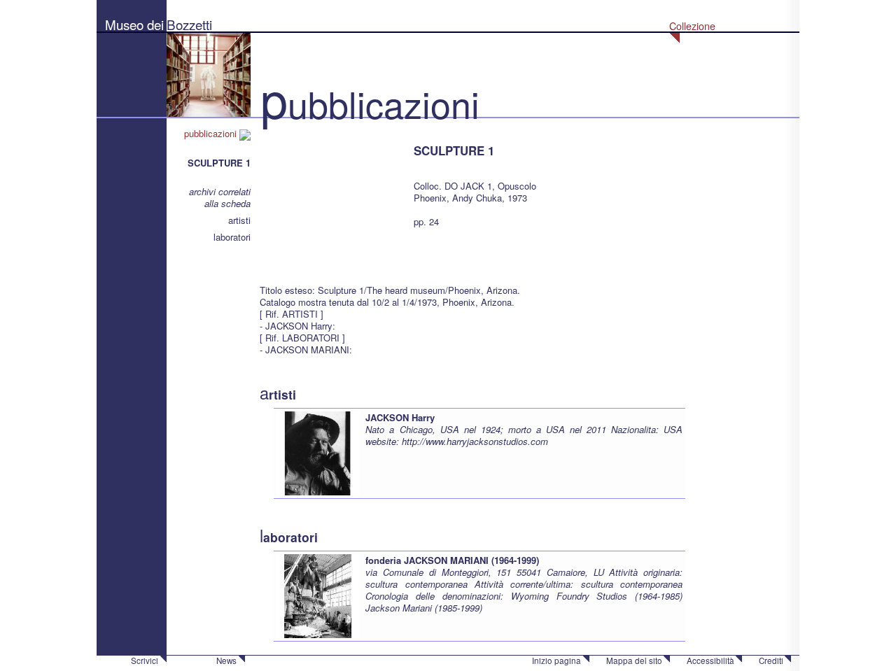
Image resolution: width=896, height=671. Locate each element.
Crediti (771, 660)
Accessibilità (710, 660)
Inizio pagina (556, 660)
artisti (239, 220)
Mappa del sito (634, 660)
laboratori (232, 236)
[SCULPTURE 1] (330, 195)
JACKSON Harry (400, 417)
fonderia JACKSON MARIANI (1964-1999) (452, 560)
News (226, 660)
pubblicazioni (211, 133)
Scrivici (144, 660)
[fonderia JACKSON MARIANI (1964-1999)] (318, 594)
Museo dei (134, 24)
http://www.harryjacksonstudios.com (475, 441)
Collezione (692, 26)
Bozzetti (189, 24)
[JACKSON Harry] (318, 451)
